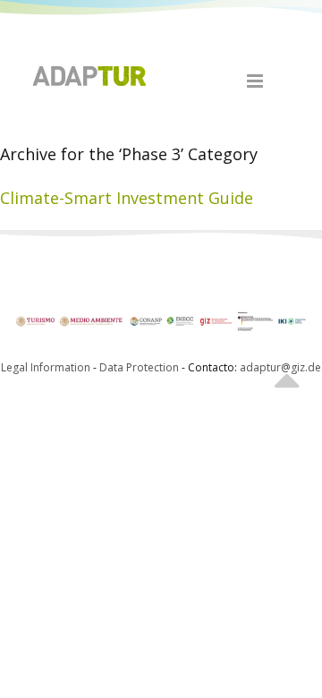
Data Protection (140, 367)
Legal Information (45, 367)
